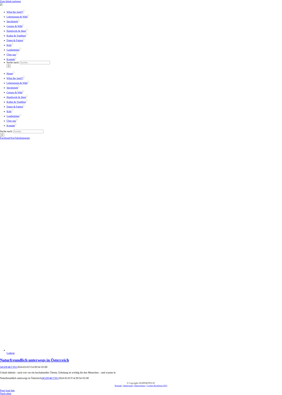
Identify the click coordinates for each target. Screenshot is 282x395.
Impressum (128, 385)
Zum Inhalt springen (10, 1)
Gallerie (11, 353)
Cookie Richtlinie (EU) (157, 385)
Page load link (7, 390)
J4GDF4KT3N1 (8, 367)
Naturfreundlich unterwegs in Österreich (34, 360)
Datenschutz (139, 385)
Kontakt (118, 385)
